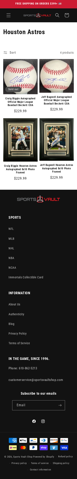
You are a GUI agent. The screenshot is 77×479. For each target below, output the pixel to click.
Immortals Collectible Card (26, 277)
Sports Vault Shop (23, 456)
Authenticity (16, 314)
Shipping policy (61, 463)
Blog (11, 324)
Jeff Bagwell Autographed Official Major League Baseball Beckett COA (56, 100)
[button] (8, 15)
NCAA (12, 267)
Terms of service (40, 463)
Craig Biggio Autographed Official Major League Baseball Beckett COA (20, 102)
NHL (11, 248)
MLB (12, 238)
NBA (11, 258)
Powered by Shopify (43, 456)
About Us (14, 304)
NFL (11, 228)
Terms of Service (19, 343)
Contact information (40, 469)
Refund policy (65, 456)
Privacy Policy (18, 333)
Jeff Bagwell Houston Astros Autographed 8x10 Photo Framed (56, 168)
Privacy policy (19, 463)
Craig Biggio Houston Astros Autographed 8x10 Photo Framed (20, 169)
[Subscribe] (60, 405)
